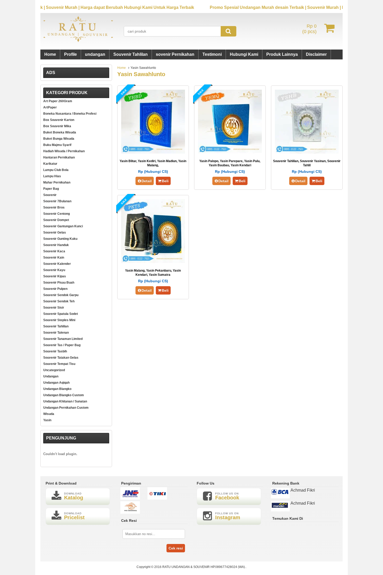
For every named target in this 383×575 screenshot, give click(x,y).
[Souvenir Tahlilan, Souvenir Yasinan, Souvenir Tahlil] (307, 152)
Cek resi (176, 548)
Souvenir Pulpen (55, 289)
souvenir (50, 195)
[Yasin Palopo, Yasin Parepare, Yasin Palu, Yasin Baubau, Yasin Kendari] (230, 152)
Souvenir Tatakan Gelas (60, 357)
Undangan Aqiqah (56, 382)
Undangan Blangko (57, 389)
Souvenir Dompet (56, 220)
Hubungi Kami (244, 54)
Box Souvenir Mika (57, 126)
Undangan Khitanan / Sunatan (65, 401)
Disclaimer (316, 54)
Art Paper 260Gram (57, 101)
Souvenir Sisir (53, 307)
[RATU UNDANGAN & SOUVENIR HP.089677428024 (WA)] (78, 41)
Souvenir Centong (56, 214)
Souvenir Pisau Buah (58, 282)
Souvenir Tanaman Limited (63, 339)
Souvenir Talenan (56, 332)
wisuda (48, 414)
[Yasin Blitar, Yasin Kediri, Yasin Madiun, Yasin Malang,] (153, 152)
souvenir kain (53, 257)
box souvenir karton (58, 120)
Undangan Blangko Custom (63, 395)
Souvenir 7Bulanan (57, 201)
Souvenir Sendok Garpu (60, 295)
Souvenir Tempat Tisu (59, 364)
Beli (165, 181)
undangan (95, 54)
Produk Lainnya (282, 54)
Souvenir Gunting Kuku (60, 239)
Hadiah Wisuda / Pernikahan (64, 151)
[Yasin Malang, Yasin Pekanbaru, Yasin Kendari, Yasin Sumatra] (153, 261)
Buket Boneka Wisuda (59, 132)
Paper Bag (51, 189)
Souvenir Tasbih (55, 351)
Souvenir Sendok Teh (59, 301)
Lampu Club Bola (56, 170)
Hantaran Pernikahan (59, 157)
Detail (146, 181)
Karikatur (50, 164)
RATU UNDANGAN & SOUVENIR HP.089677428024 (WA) (203, 567)
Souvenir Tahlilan (130, 54)
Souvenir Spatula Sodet (60, 314)
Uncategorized (54, 370)
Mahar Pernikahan (56, 182)
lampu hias (52, 176)
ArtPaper (50, 107)
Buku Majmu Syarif (57, 145)
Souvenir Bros (54, 207)
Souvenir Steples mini (59, 320)
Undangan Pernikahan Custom (66, 407)
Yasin (47, 420)
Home (50, 54)
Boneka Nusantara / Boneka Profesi (69, 113)
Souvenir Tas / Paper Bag (62, 345)
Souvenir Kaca (54, 251)
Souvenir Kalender (57, 264)
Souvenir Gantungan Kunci (63, 226)
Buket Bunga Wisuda (58, 138)
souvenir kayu (54, 270)
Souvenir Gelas (54, 232)
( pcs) (309, 28)
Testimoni (212, 54)
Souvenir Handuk (56, 245)
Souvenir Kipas (54, 276)
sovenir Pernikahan (175, 54)
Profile (70, 54)
